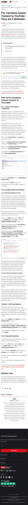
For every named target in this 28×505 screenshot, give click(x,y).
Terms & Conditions (15, 494)
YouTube (8, 5)
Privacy (10, 494)
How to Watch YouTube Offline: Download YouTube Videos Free (12, 366)
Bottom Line (8, 51)
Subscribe (14, 450)
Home (2, 5)
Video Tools (4, 454)
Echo (4, 23)
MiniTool (3, 462)
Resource (3, 458)
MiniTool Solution (5, 34)
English (4, 25)
